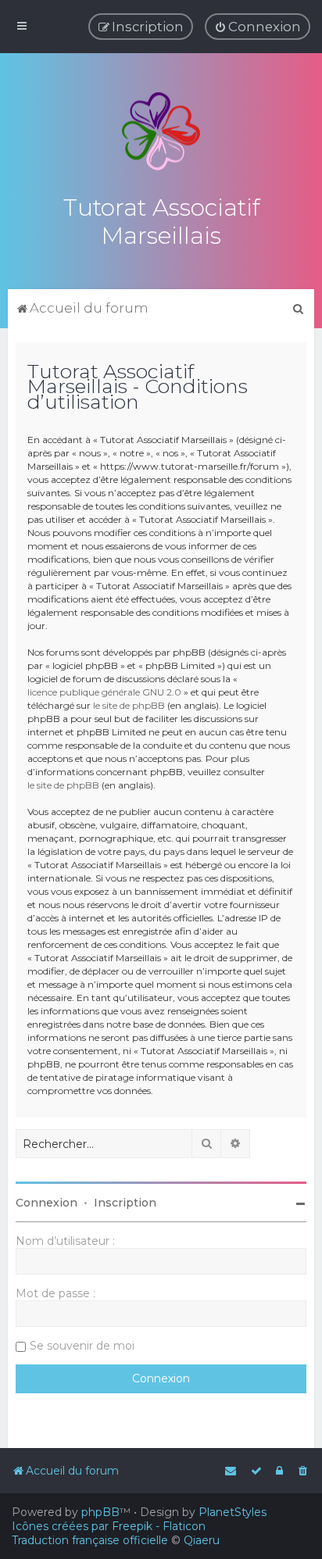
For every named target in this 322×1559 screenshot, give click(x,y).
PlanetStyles (233, 1512)
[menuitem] (257, 26)
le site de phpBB (129, 705)
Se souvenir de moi (82, 1346)
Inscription (125, 1203)
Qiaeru (202, 1540)
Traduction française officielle (90, 1540)
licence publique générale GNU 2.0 (104, 692)
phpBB (100, 1512)
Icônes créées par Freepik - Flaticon (109, 1526)
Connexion (46, 1203)
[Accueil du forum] (161, 131)
